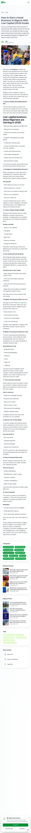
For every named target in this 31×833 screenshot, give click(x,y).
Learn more (25, 821)
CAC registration (22, 302)
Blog (7, 12)
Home (2, 12)
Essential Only (9, 828)
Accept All (15, 825)
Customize (22, 828)
